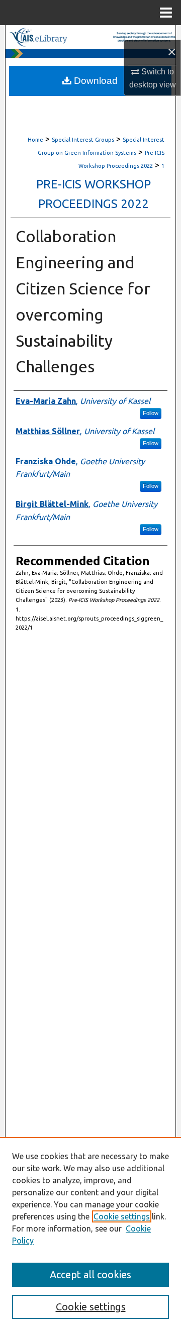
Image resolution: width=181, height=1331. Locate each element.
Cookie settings (122, 1216)
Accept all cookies (90, 1274)
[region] (90, 1234)
